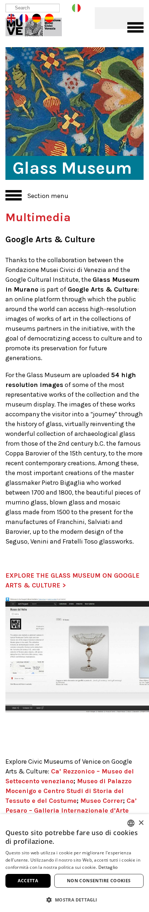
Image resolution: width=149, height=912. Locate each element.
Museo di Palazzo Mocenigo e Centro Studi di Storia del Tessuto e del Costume (68, 791)
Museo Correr (101, 801)
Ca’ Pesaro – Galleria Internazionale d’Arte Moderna (71, 810)
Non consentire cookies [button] (99, 881)
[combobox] (131, 823)
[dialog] (74, 863)
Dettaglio (108, 867)
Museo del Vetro (38, 25)
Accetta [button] (28, 881)
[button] (74, 899)
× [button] (141, 823)
